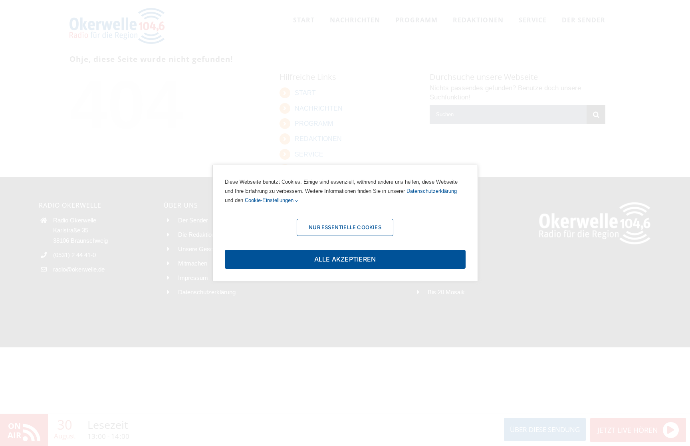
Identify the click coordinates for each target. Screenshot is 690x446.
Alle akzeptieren (345, 259)
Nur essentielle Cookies (345, 227)
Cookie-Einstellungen (270, 200)
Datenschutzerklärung (431, 191)
